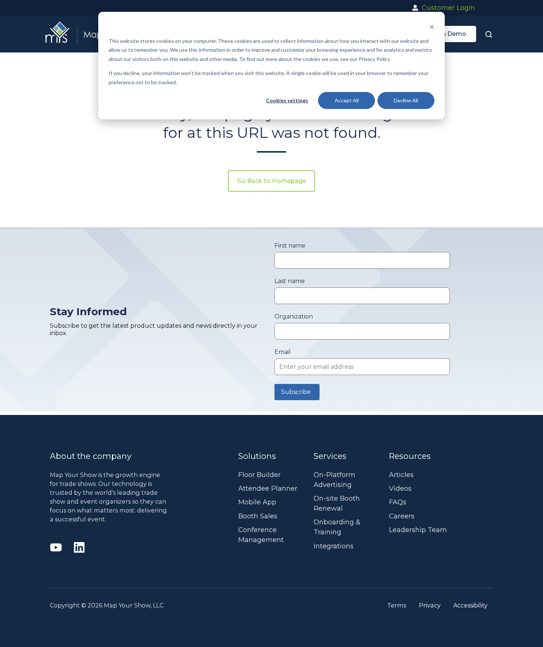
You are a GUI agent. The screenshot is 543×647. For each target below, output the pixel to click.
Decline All (406, 100)
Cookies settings (287, 100)
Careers (401, 516)
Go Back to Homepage (271, 180)
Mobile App (257, 502)
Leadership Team (418, 530)
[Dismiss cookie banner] (431, 26)
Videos (400, 488)
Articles (401, 475)
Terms (396, 605)
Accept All (347, 100)
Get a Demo (448, 33)
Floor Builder (259, 475)
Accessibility (470, 605)
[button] (488, 34)
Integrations (334, 546)
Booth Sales (257, 516)
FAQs (397, 502)
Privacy (430, 605)
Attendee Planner (267, 488)
